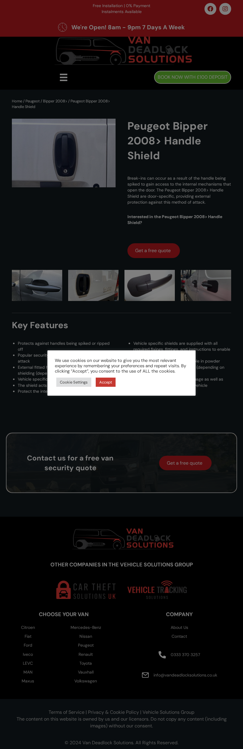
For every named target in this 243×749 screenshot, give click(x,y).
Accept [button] (105, 382)
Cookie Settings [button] (74, 382)
